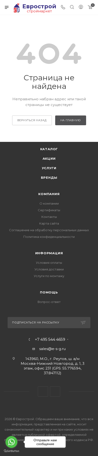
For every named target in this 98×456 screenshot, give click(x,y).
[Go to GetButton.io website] (11, 451)
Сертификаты (49, 210)
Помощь (49, 292)
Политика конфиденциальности (49, 237)
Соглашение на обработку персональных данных (49, 230)
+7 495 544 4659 (50, 339)
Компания (48, 194)
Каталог (49, 149)
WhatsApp (55, 391)
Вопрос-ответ (49, 302)
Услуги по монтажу (49, 276)
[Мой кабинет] (81, 7)
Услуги (49, 168)
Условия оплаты (49, 262)
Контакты (49, 217)
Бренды (49, 177)
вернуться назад (32, 120)
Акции (49, 158)
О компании (49, 203)
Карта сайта (49, 223)
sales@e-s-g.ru (52, 348)
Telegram (43, 391)
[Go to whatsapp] (11, 442)
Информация (49, 253)
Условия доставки (49, 269)
